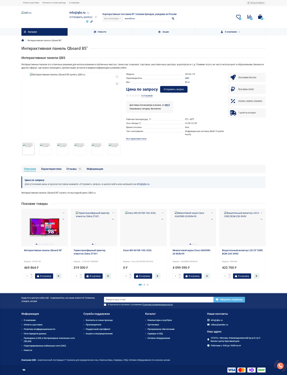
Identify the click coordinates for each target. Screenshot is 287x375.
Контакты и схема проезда (54, 3)
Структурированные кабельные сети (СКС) (45, 345)
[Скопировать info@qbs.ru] (88, 13)
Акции (165, 32)
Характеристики (51, 168)
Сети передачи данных (35, 333)
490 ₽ (167, 105)
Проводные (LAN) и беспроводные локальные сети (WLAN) (49, 339)
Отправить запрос (81, 17)
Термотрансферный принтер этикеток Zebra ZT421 (89, 252)
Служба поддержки (96, 313)
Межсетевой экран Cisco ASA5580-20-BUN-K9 (192, 252)
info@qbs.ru (143, 184)
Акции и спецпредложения (99, 333)
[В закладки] (117, 77)
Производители (93, 324)
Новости (102, 32)
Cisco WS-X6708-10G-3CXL (137, 250)
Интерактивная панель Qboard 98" (43, 250)
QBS (187, 78)
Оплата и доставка (31, 3)
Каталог (150, 313)
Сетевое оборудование (158, 338)
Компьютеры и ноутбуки (159, 320)
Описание (30, 168)
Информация (95, 168)
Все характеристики (136, 138)
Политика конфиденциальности (39, 329)
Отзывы (73, 168)
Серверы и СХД (155, 333)
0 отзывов (147, 95)
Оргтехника (153, 324)
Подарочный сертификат (98, 329)
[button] (140, 285)
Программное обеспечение (161, 329)
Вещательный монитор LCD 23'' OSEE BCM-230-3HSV (242, 252)
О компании (74, 3)
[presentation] (21, 148)
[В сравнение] (117, 83)
